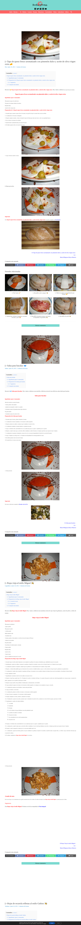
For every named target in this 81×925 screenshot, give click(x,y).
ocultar (14, 73)
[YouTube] (46, 9)
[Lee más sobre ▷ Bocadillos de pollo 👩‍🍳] (64, 305)
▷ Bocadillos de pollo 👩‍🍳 (65, 316)
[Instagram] (40, 9)
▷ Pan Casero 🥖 (16, 293)
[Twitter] (38, 9)
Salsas (6, 368)
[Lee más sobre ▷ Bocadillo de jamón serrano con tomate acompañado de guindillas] (40, 305)
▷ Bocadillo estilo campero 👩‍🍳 (40, 293)
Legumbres (8, 586)
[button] (18, 12)
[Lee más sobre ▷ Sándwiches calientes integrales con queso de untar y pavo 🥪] (16, 305)
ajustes (45, 923)
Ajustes (58, 923)
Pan (6, 67)
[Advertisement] (40, 22)
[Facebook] (35, 9)
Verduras (7, 906)
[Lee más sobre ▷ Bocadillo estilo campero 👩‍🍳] (40, 282)
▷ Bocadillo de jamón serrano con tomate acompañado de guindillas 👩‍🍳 (40, 317)
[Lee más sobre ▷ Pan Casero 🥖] (16, 282)
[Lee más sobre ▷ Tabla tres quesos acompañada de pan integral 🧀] (64, 282)
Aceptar (52, 923)
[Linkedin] (43, 9)
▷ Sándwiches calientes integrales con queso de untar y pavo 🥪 (16, 317)
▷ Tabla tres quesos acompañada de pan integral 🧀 (64, 293)
